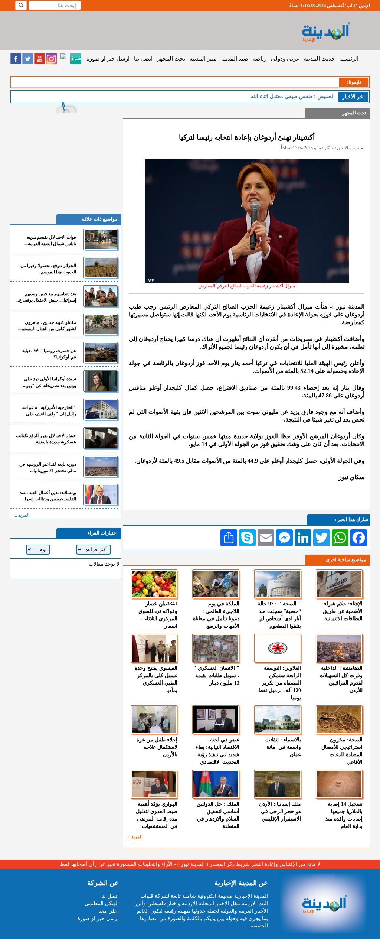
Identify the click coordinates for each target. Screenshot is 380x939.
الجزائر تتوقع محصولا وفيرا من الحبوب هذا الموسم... (48, 268)
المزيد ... (134, 836)
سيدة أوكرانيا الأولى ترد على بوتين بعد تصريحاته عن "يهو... (49, 382)
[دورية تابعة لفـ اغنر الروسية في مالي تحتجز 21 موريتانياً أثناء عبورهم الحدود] (100, 466)
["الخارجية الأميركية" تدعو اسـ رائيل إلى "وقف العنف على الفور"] (100, 409)
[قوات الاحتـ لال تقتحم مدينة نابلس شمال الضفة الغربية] (100, 239)
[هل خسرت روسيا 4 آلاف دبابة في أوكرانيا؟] (100, 352)
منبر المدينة (203, 59)
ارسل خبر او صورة (108, 59)
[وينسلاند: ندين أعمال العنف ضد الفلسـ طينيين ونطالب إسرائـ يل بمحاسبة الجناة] (100, 494)
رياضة (259, 59)
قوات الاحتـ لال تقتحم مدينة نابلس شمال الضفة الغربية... (50, 240)
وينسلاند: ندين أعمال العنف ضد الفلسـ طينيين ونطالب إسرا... (48, 495)
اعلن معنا (108, 911)
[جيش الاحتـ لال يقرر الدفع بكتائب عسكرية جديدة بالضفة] (100, 437)
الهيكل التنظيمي (102, 903)
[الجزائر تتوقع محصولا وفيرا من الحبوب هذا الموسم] (100, 267)
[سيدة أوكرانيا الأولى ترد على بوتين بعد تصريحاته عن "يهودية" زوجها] (100, 380)
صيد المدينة (234, 59)
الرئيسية (348, 59)
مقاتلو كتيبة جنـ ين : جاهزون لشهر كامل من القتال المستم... (47, 325)
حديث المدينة (319, 59)
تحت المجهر (171, 59)
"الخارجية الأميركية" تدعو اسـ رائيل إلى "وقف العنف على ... (49, 410)
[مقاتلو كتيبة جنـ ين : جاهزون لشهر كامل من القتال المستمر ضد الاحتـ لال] (100, 324)
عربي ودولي (285, 59)
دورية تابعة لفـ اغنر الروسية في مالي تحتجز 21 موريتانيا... (47, 467)
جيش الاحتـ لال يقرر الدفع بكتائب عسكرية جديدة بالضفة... (46, 439)
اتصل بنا (143, 59)
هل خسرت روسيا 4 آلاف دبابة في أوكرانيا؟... (49, 354)
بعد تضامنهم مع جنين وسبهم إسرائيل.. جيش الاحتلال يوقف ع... (46, 297)
